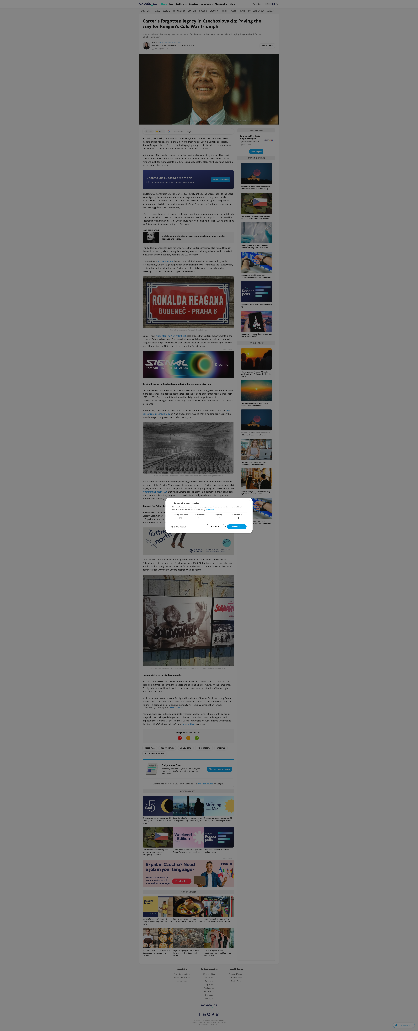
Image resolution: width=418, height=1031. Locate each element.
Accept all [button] (237, 527)
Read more (210, 509)
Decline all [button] (216, 527)
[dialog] (209, 515)
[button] (178, 527)
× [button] (249, 500)
